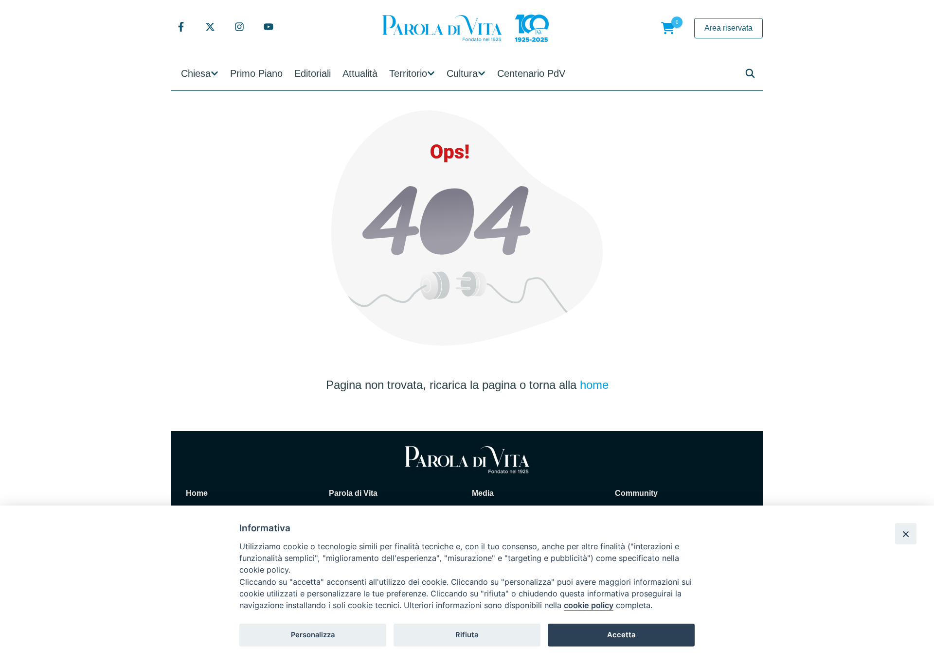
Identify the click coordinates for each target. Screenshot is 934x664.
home (594, 384)
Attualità (359, 73)
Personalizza (313, 634)
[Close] (905, 533)
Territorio (408, 73)
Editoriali (312, 73)
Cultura (462, 73)
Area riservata (728, 28)
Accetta (621, 634)
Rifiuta (466, 634)
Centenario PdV (531, 73)
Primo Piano (256, 73)
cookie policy (588, 605)
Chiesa (196, 73)
